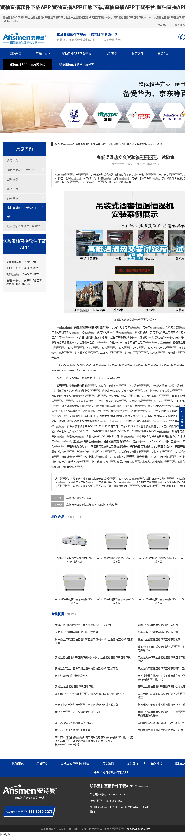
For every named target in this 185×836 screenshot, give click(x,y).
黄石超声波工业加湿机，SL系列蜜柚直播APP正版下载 (89, 693)
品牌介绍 (163, 53)
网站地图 (5, 834)
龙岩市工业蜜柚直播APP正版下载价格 (76, 632)
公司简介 (162, 24)
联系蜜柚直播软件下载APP (76, 64)
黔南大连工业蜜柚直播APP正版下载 (158, 632)
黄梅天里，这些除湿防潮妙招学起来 (78, 712)
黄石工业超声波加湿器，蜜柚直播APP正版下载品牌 (86, 704)
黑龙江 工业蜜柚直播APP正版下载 (74, 686)
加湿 (97, 421)
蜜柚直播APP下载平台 (76, 53)
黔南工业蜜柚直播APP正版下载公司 (158, 625)
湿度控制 (134, 401)
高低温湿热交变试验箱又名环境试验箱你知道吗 (92, 504)
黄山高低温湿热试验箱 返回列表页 (74, 722)
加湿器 (68, 421)
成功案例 (111, 53)
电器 (126, 421)
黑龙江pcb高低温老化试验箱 (71, 675)
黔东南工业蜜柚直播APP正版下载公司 (159, 639)
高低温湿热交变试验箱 (79, 498)
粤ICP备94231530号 (138, 829)
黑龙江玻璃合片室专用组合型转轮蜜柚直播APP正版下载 (86, 668)
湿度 (181, 347)
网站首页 (15, 53)
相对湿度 (170, 441)
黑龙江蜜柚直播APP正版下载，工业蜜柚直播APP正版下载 (93, 657)
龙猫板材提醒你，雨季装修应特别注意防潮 (83, 625)
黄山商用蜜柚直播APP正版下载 (72, 730)
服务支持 (137, 53)
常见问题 (113, 144)
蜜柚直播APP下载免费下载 (27, 64)
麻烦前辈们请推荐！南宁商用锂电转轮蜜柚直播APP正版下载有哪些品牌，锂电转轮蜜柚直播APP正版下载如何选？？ (94, 740)
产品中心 (42, 53)
